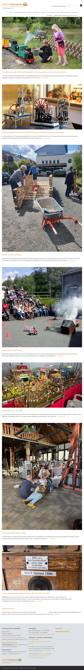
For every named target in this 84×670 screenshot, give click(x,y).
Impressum (58, 628)
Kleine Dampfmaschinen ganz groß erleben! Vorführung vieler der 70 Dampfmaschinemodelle (33, 132)
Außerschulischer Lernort (10, 642)
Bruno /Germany (40, 655)
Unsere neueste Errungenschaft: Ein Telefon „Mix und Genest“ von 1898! (25, 593)
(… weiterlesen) (44, 78)
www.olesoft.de (46, 650)
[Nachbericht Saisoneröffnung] (42, 198)
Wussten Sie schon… (8, 608)
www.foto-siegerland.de (35, 641)
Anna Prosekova (39, 657)
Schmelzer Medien (26, 668)
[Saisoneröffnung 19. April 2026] (42, 385)
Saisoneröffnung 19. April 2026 (12, 411)
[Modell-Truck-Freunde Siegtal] (42, 307)
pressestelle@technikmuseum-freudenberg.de (41, 634)
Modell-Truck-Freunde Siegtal (12, 350)
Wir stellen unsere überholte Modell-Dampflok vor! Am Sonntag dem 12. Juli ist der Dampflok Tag (34, 72)
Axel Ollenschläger (34, 639)
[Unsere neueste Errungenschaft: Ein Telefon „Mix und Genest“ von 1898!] (42, 567)
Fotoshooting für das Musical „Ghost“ (14, 533)
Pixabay (43, 653)
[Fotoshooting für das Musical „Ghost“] (42, 476)
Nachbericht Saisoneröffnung (12, 255)
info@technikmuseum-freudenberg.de (12, 637)
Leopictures (32, 655)
